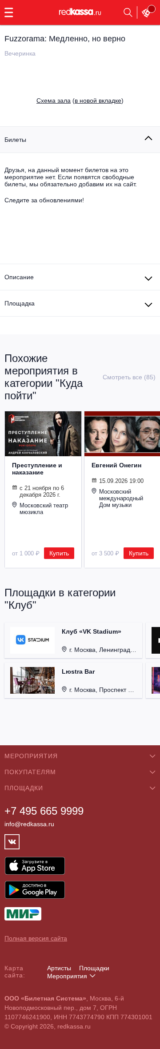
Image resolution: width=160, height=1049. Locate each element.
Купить (59, 553)
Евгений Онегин (116, 465)
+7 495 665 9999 (44, 811)
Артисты (59, 968)
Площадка (19, 303)
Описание (19, 277)
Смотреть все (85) (129, 377)
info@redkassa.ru (29, 824)
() (80, 100)
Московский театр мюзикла (44, 508)
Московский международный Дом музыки (121, 498)
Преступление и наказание (37, 469)
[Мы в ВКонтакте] (12, 841)
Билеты (15, 139)
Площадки (94, 968)
